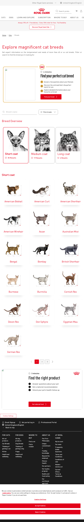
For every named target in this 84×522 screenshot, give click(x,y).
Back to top (10, 427)
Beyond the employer (46, 457)
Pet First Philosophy (45, 440)
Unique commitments (46, 446)
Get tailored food (38, 404)
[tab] (3, 18)
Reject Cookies (40, 512)
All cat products (5, 440)
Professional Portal (49, 422)
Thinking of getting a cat (6, 447)
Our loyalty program (45, 470)
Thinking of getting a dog (19, 447)
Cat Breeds (6, 443)
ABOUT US (46, 435)
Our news (58, 444)
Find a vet (32, 441)
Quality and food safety (46, 475)
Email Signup (10, 422)
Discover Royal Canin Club (40, 27)
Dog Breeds (19, 443)
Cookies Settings (8, 416)
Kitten (4, 451)
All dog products (18, 440)
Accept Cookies (40, 506)
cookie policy (6, 493)
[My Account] (81, 11)
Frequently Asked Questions (59, 449)
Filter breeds (47, 112)
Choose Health (44, 462)
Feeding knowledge (45, 452)
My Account (59, 441)
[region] (42, 501)
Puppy (17, 451)
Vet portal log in (28, 422)
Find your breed (49, 97)
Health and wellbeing (5, 455)
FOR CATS (6, 435)
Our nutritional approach (45, 481)
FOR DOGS (19, 435)
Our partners (46, 466)
